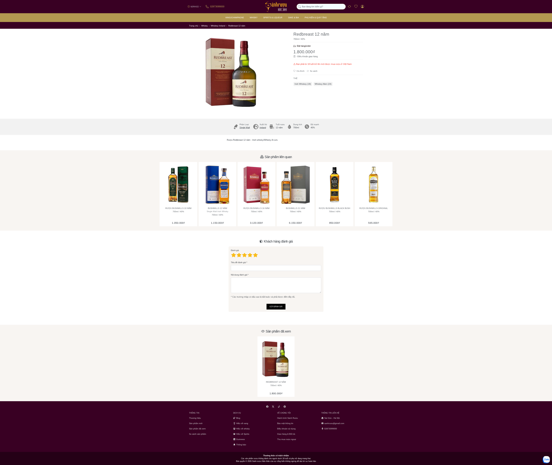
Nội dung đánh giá (239, 275)
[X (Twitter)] (273, 407)
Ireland (263, 127)
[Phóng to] (232, 72)
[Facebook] (267, 407)
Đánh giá (235, 250)
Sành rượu (256, 461)
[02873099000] (207, 6)
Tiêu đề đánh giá (238, 262)
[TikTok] (279, 407)
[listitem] (232, 72)
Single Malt (244, 127)
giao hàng (313, 56)
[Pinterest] (285, 407)
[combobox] (321, 7)
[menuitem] (302, 84)
